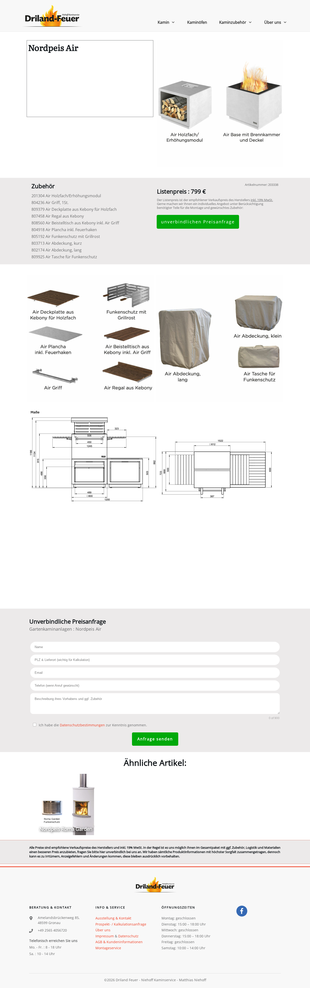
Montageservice (108, 948)
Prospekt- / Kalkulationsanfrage (120, 924)
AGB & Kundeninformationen (119, 942)
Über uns (102, 930)
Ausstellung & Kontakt (113, 918)
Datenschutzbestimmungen (82, 725)
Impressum (104, 936)
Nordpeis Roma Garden (66, 804)
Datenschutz (128, 936)
